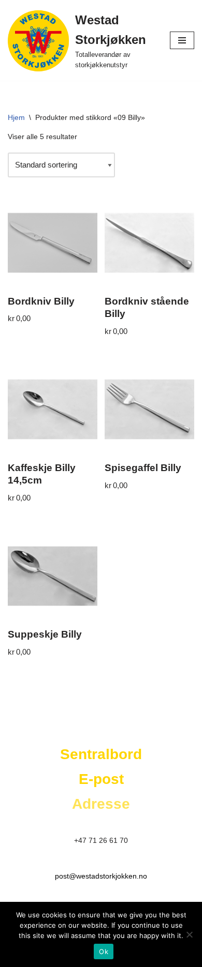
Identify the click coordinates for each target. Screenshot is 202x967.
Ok (103, 951)
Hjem (16, 117)
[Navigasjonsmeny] (182, 40)
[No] (189, 934)
